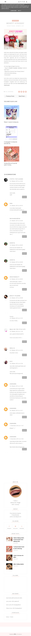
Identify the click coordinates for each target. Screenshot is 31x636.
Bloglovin (15, 528)
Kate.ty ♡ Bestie (9, 617)
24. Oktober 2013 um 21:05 (16, 363)
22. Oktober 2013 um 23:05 (16, 181)
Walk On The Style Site (17, 329)
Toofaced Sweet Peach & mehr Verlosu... (10, 164)
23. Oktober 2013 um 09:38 (16, 298)
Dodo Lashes (9, 604)
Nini (11, 203)
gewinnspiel (15, 20)
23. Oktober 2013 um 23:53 (16, 350)
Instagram (22, 528)
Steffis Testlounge (16, 179)
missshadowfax (15, 218)
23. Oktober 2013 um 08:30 (16, 262)
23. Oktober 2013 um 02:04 (16, 220)
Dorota (12, 243)
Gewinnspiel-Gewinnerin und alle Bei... (10, 142)
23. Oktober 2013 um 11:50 (16, 331)
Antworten (24, 196)
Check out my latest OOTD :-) (16, 337)
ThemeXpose (19, 634)
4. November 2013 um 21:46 (16, 439)
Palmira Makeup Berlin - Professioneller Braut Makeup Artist (19, 539)
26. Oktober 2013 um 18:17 (16, 410)
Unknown (13, 384)
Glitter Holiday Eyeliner (18, 564)
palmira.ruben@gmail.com (15, 516)
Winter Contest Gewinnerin (11, 122)
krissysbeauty (14, 277)
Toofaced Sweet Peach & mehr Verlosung (18, 547)
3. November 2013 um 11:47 (16, 425)
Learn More (13, 10)
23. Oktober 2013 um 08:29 (16, 245)
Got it (19, 10)
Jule (11, 361)
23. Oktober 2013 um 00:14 (16, 205)
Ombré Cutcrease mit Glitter (18, 556)
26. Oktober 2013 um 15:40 (16, 386)
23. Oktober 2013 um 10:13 (16, 318)
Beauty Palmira (11, 25)
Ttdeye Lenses (9, 608)
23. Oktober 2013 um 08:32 (16, 279)
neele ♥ (12, 348)
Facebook (9, 528)
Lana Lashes (9, 601)
